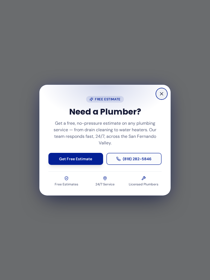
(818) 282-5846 (137, 158)
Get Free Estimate (75, 158)
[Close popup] (161, 93)
